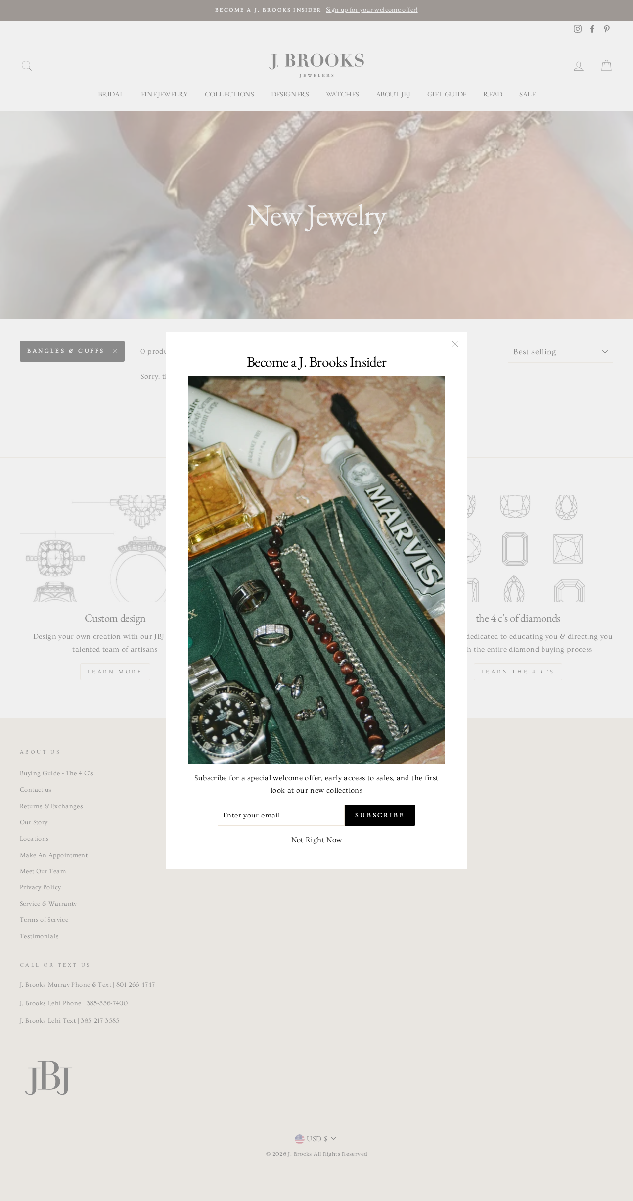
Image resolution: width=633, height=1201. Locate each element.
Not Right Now (316, 840)
